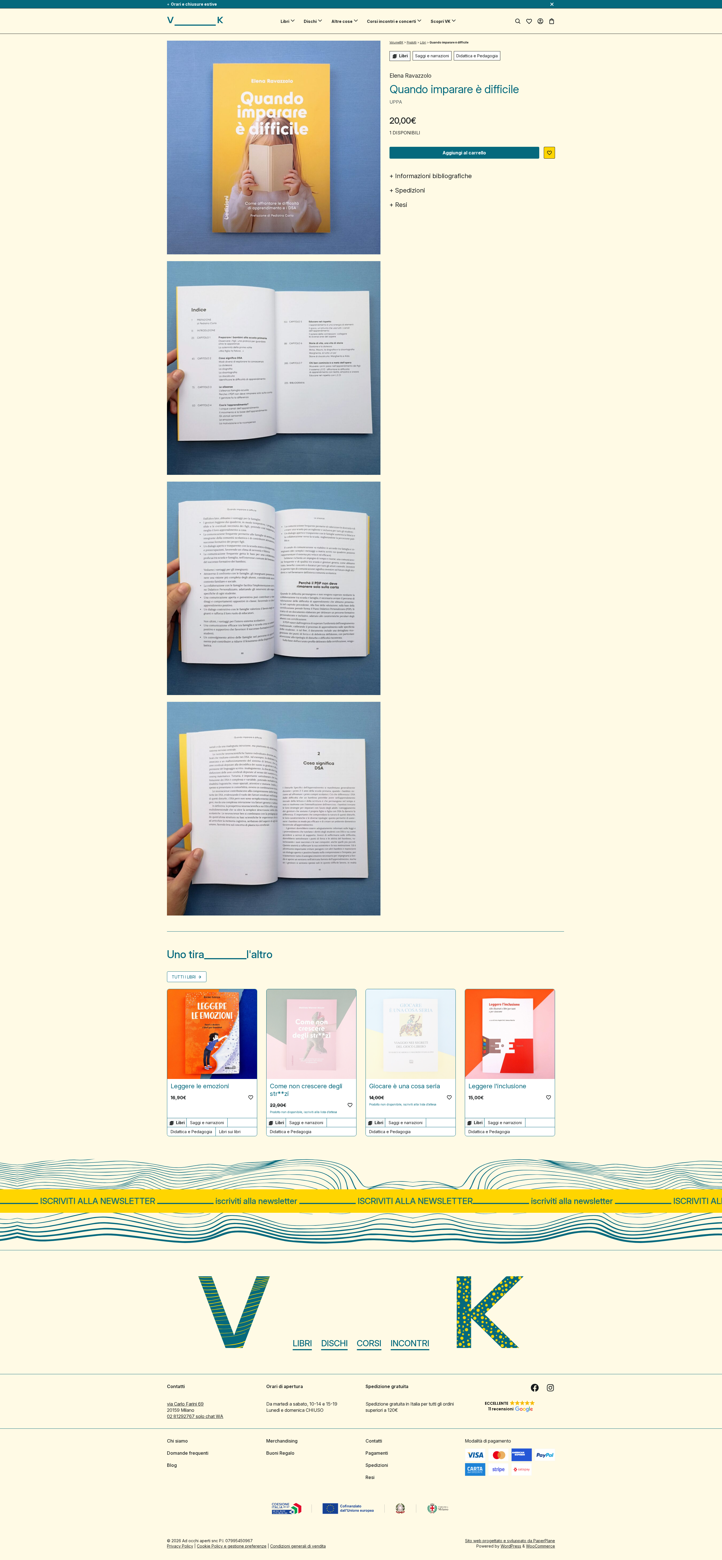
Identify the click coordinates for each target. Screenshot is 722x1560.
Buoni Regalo (280, 1453)
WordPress (511, 1546)
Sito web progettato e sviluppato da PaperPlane (510, 1540)
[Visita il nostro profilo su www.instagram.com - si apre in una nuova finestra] (550, 1387)
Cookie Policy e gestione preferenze (232, 1546)
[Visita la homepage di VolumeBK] (195, 21)
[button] (549, 153)
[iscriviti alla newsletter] (361, 1201)
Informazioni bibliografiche (433, 176)
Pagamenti (377, 1453)
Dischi (310, 21)
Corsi (369, 1343)
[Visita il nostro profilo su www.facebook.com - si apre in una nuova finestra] (534, 1387)
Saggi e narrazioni (432, 55)
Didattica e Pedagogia (477, 55)
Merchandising (282, 1441)
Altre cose (342, 21)
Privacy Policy (180, 1546)
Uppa (395, 102)
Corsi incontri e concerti (391, 21)
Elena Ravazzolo (410, 75)
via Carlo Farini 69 (185, 1404)
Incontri (410, 1343)
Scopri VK (440, 21)
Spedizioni (410, 190)
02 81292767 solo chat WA (195, 1416)
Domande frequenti (187, 1453)
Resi (401, 204)
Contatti (374, 1441)
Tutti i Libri (184, 977)
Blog (172, 1465)
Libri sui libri (230, 1131)
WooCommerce (540, 1546)
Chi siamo (177, 1441)
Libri (285, 21)
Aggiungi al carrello (464, 153)
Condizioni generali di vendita (298, 1546)
